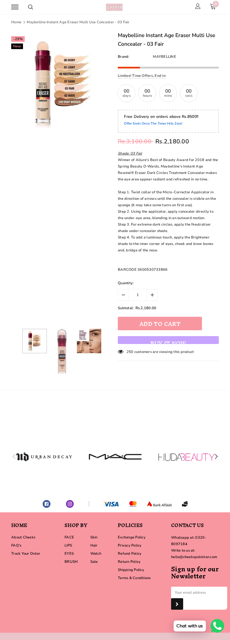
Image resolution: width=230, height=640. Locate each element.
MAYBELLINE (164, 56)
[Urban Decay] (44, 457)
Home (16, 22)
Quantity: (126, 283)
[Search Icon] (30, 7)
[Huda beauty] (186, 457)
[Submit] (177, 604)
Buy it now (168, 340)
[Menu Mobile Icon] (15, 7)
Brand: (123, 56)
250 (130, 351)
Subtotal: (126, 308)
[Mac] (115, 457)
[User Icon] (198, 7)
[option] (61, 83)
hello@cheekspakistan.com (194, 556)
